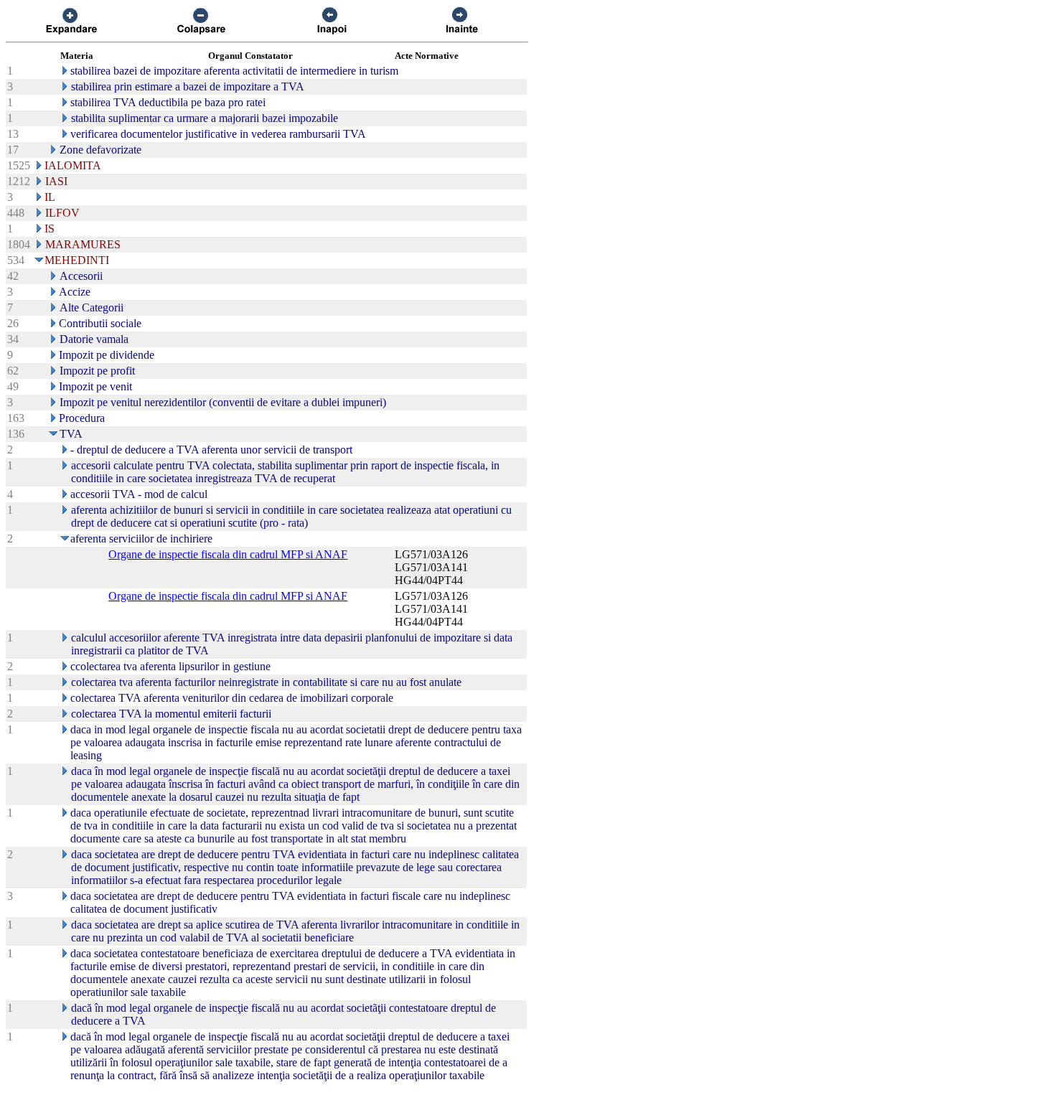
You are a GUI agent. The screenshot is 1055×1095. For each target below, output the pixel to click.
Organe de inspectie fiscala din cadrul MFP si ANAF (227, 554)
